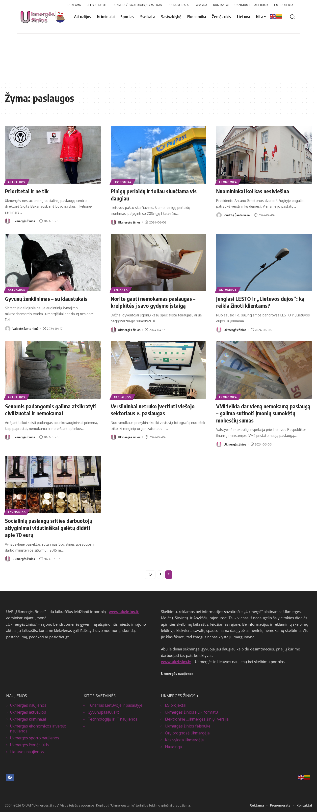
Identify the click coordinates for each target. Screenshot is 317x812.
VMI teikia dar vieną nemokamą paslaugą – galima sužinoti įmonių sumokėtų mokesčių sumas (263, 413)
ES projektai (175, 705)
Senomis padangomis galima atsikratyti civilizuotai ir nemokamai (51, 410)
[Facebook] (10, 777)
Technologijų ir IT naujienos (112, 719)
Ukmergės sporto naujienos (34, 737)
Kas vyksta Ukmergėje (184, 739)
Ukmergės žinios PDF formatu (191, 712)
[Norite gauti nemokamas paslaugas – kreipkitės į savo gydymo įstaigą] (159, 262)
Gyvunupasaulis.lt (103, 712)
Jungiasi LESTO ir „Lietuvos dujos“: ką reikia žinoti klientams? (260, 302)
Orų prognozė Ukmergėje (187, 732)
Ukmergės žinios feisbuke (188, 726)
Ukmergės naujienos (28, 705)
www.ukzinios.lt (124, 611)
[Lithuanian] (279, 16)
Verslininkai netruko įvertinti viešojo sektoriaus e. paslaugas (153, 410)
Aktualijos (16, 182)
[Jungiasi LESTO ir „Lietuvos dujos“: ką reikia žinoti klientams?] (264, 262)
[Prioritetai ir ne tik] (53, 155)
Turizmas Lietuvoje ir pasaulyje (115, 705)
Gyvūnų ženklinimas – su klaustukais (46, 298)
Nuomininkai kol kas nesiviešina (252, 191)
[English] (273, 16)
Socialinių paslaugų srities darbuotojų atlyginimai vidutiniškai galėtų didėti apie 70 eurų (48, 527)
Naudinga (173, 746)
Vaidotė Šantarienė (237, 215)
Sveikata (121, 289)
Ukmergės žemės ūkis (29, 744)
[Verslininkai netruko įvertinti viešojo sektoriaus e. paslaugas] (159, 370)
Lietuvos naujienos (27, 751)
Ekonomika (122, 182)
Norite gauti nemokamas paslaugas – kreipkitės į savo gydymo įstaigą (153, 302)
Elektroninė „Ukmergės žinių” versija (197, 719)
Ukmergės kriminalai (28, 719)
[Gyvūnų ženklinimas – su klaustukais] (53, 262)
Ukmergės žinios (23, 221)
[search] (292, 17)
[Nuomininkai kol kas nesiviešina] (264, 155)
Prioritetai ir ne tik (27, 191)
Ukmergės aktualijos (28, 712)
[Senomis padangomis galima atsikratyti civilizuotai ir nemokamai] (53, 370)
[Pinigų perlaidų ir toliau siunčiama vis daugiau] (159, 155)
